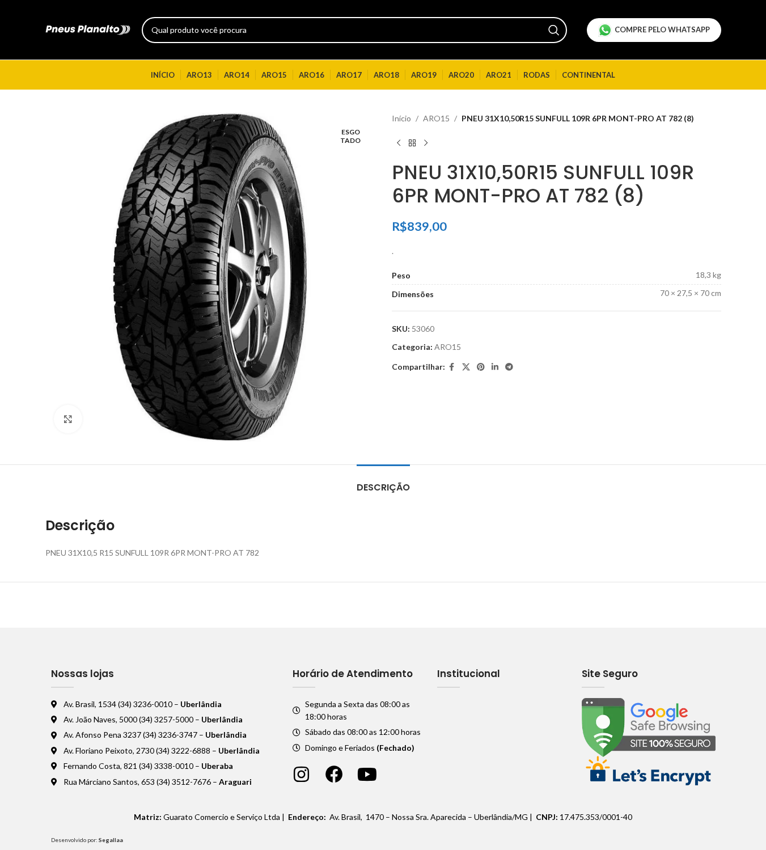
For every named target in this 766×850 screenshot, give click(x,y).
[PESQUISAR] (554, 30)
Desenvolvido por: (87, 839)
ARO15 (436, 118)
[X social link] (466, 367)
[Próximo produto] (426, 143)
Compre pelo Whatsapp (662, 29)
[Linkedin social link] (495, 367)
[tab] (383, 481)
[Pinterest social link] (480, 367)
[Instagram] (301, 774)
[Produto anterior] (398, 143)
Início (401, 118)
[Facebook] (334, 774)
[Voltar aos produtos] (412, 143)
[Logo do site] (87, 28)
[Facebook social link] (452, 367)
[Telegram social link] (509, 367)
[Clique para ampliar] (68, 419)
